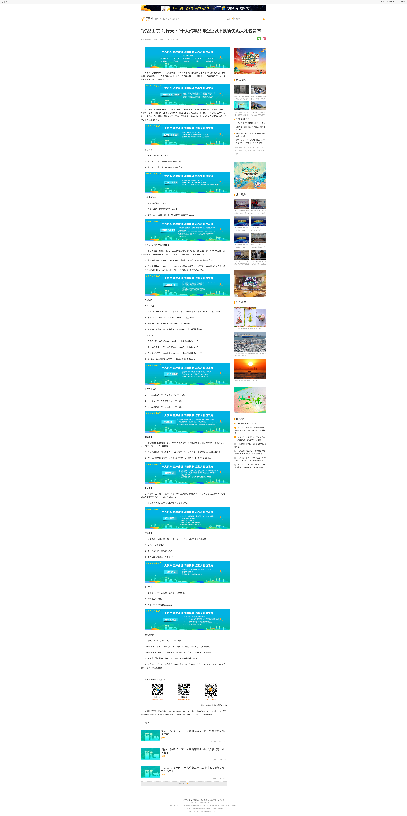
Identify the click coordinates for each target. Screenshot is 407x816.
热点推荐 (241, 80)
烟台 (254, 147)
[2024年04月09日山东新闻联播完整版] (258, 221)
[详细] (163, 738)
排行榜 (240, 418)
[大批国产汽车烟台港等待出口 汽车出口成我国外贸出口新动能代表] (250, 342)
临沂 (249, 151)
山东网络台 (392, 2)
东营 (249, 147)
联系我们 (196, 800)
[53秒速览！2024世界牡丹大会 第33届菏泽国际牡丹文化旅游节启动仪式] (258, 110)
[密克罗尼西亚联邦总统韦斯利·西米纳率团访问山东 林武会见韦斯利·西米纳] (258, 238)
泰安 (236, 151)
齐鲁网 (4, 2)
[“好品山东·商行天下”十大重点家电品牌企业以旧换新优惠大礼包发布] (150, 772)
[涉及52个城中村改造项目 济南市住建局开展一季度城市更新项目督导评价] (258, 94)
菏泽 (236, 154)
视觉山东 (241, 302)
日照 (245, 151)
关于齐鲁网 (186, 800)
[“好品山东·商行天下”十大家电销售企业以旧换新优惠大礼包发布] (150, 754)
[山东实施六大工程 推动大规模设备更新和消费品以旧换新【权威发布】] (241, 255)
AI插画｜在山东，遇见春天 (248, 423)
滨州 (262, 151)
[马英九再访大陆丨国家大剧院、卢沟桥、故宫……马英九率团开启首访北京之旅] (241, 94)
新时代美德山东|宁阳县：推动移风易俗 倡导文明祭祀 (241, 115)
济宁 (262, 147)
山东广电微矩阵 (400, 2)
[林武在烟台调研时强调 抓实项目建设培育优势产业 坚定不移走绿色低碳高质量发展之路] (241, 204)
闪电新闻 (385, 2)
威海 (240, 151)
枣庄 (245, 147)
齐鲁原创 (175, 19)
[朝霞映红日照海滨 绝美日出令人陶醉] (250, 369)
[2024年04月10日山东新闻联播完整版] (241, 221)
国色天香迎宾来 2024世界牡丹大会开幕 (250, 123)
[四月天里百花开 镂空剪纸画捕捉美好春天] (250, 317)
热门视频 (241, 194)
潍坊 (258, 147)
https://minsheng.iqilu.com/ (179, 711)
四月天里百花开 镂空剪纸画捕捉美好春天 (248, 328)
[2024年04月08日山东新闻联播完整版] (241, 238)
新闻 (157, 19)
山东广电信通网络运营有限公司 (207, 811)
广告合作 (221, 800)
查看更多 (182, 784)
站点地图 (204, 800)
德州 (254, 151)
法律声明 (213, 800)
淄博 (240, 147)
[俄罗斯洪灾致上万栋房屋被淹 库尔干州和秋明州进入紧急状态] (258, 204)
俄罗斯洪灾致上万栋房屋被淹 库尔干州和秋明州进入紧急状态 (258, 213)
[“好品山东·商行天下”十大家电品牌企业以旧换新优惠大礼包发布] (150, 735)
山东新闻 (165, 19)
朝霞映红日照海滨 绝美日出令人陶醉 (246, 380)
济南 (236, 147)
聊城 (258, 151)
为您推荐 (147, 722)
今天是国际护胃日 (242, 119)
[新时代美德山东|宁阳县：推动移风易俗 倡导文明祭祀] (241, 110)
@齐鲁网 (159, 714)
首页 (380, 2)
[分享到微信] (259, 38)
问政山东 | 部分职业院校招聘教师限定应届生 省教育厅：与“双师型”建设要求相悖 (250, 430)
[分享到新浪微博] (264, 38)
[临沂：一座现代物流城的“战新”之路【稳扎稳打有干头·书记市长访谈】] (258, 255)
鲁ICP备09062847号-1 (177, 805)
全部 (228, 19)
